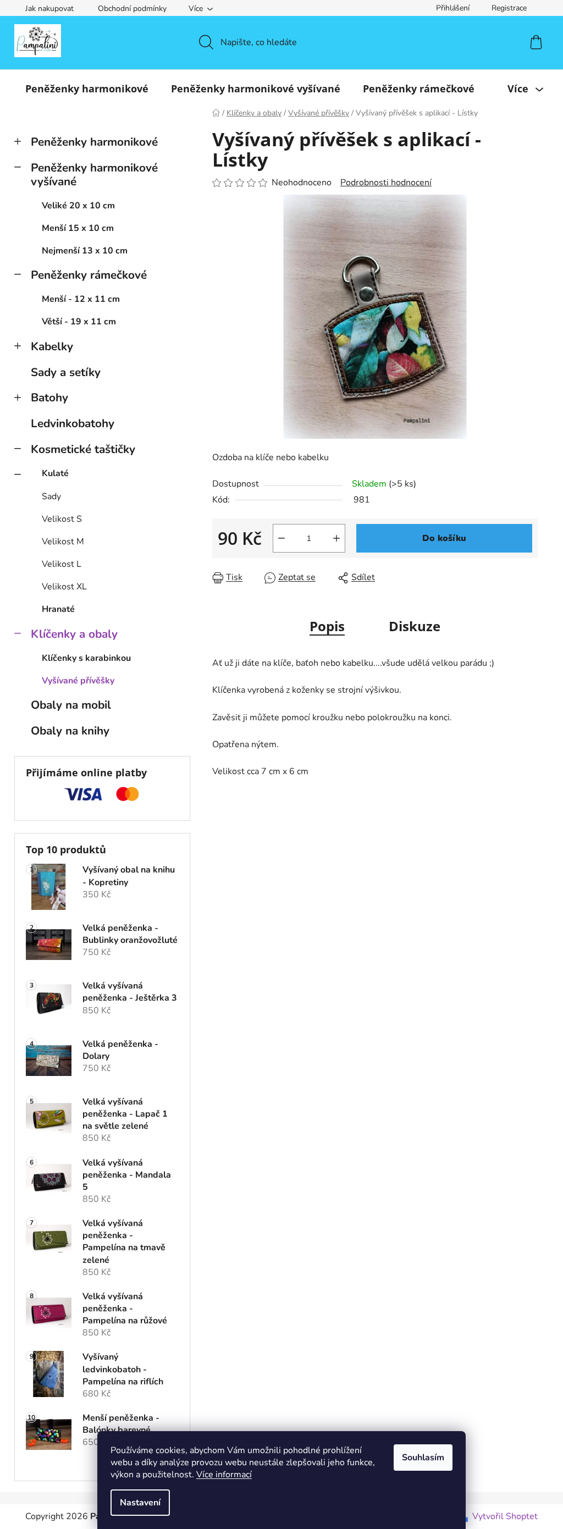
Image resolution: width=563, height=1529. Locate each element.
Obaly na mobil (71, 705)
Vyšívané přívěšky (78, 681)
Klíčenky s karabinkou (86, 658)
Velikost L (61, 564)
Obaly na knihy (70, 730)
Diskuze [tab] (414, 626)
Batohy (49, 397)
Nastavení (140, 1503)
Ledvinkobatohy (72, 423)
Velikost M (63, 542)
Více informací (224, 1475)
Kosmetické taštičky (83, 449)
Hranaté (58, 609)
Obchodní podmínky (132, 8)
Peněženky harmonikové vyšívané (94, 174)
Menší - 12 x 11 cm (81, 299)
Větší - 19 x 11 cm (79, 322)
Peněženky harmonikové (94, 142)
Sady (51, 496)
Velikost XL (64, 587)
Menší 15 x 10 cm (78, 228)
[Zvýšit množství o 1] (336, 538)
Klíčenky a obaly (74, 634)
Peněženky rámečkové (89, 275)
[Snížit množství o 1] (281, 538)
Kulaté (55, 473)
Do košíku (444, 538)
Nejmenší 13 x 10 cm (85, 251)
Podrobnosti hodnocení (386, 182)
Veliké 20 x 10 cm (78, 206)
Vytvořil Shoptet (505, 1516)
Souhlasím (423, 1457)
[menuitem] (86, 88)
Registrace (509, 8)
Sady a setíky (66, 372)
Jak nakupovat (49, 8)
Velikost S (62, 519)
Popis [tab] (327, 626)
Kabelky (52, 346)
